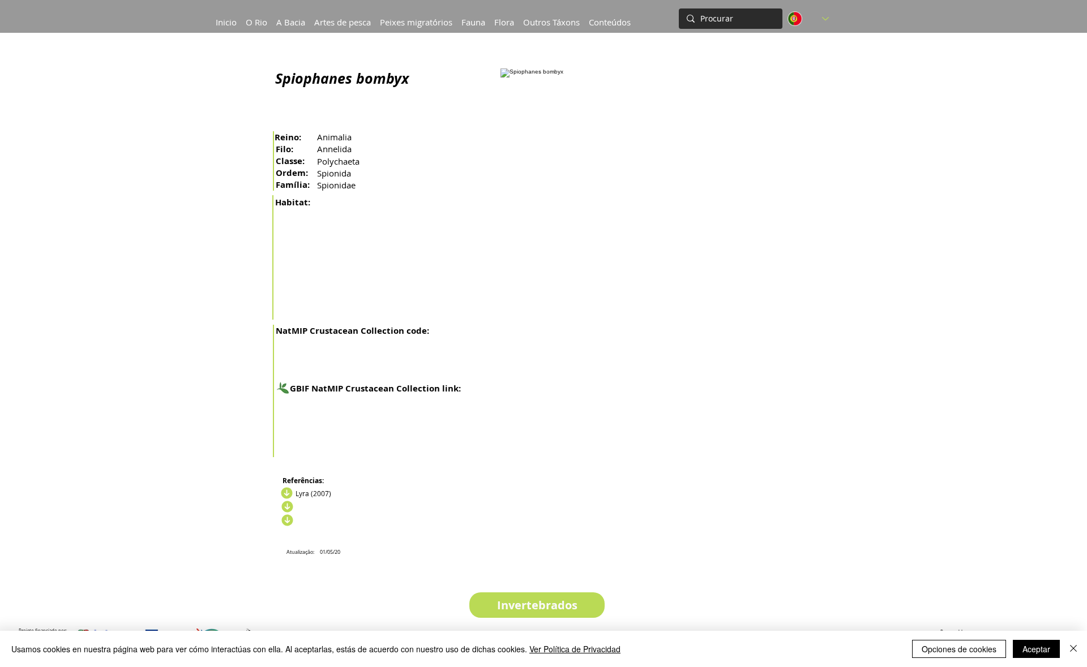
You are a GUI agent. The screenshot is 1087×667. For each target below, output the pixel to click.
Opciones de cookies (959, 649)
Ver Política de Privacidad (574, 649)
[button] (291, 16)
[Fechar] (1073, 649)
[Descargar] (286, 507)
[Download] (285, 493)
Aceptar (1036, 649)
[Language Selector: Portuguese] (808, 19)
